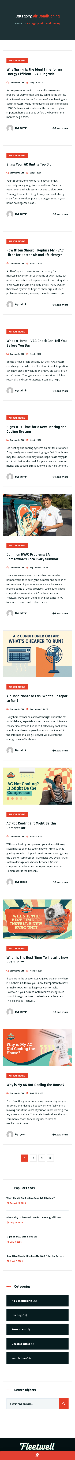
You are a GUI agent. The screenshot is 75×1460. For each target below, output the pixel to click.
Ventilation (19, 1358)
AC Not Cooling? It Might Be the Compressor (31, 826)
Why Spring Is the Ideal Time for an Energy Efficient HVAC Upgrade (34, 72)
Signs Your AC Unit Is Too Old (28, 164)
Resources (18, 1329)
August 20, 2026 (18, 1203)
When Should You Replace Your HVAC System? (30, 1198)
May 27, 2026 (16, 1261)
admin (23, 128)
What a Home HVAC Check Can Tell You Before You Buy (36, 343)
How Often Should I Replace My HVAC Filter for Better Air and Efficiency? (35, 252)
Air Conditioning (17, 60)
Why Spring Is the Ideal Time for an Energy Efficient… (34, 1217)
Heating (17, 1315)
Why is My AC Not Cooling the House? (35, 1085)
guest (23, 882)
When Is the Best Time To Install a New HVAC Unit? (37, 960)
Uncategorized (21, 1343)
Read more (62, 128)
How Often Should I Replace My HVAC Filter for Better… (35, 1256)
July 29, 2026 (16, 1222)
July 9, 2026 (16, 1242)
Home (18, 23)
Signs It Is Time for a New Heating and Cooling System (36, 429)
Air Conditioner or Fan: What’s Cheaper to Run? (37, 698)
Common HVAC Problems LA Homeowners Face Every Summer (32, 557)
